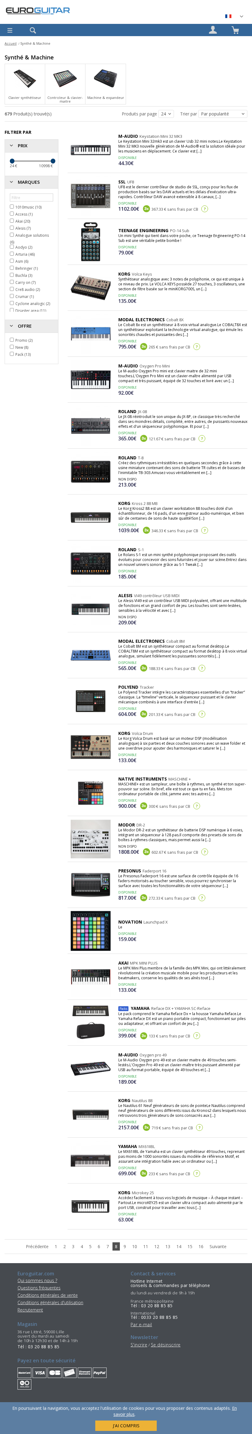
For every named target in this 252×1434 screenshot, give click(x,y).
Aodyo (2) (23, 247)
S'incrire (139, 1345)
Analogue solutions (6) (29, 239)
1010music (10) (28, 207)
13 (167, 1246)
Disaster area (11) (30, 310)
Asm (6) (21, 261)
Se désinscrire (166, 1345)
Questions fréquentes (39, 1288)
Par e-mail (141, 1324)
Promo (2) (24, 340)
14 (178, 1246)
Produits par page (140, 114)
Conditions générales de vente (48, 1295)
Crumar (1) (24, 296)
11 (145, 1246)
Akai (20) (22, 221)
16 (201, 1246)
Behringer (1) (26, 268)
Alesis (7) (23, 228)
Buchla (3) (23, 275)
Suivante (218, 1246)
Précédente (37, 1246)
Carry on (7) (25, 282)
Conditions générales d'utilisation (50, 1302)
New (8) (21, 347)
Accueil (11, 43)
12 (156, 1246)
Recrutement (30, 1310)
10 (134, 1246)
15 (189, 1246)
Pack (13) (23, 354)
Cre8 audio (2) (27, 289)
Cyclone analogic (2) (32, 303)
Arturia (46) (25, 254)
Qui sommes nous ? (37, 1280)
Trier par (189, 114)
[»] (234, 16)
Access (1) (24, 214)
